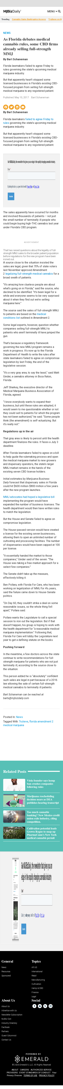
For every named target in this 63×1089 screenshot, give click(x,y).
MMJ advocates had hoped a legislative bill (28, 497)
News (7, 33)
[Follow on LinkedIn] (40, 1006)
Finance (35, 992)
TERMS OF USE (30, 1075)
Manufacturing (38, 980)
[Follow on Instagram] (51, 1006)
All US (34, 967)
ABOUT (15, 1070)
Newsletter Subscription (12, 1015)
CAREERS (24, 1070)
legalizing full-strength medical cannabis (29, 273)
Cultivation (36, 984)
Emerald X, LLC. (26, 1065)
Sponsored (6, 976)
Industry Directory (9, 1023)
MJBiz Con (6, 1019)
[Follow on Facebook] (34, 1006)
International (37, 972)
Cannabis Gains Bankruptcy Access (29, 19)
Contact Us (6, 1040)
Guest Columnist (9, 1036)
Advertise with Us (9, 1011)
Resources (6, 972)
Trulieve (23, 721)
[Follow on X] (45, 1006)
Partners (5, 1031)
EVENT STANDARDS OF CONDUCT (35, 1072)
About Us (6, 1006)
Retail (34, 976)
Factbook (6, 1027)
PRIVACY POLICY (46, 1075)
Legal (34, 997)
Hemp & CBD (37, 988)
